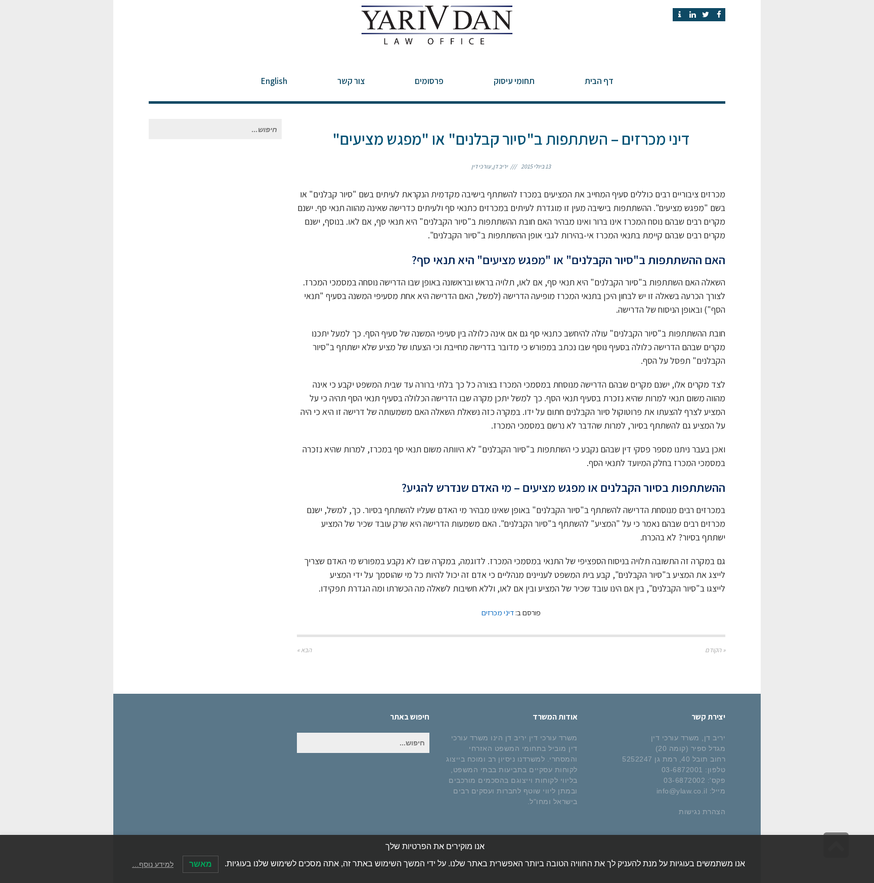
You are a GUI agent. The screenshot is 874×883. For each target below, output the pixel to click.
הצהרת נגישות (702, 812)
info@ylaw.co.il (682, 791)
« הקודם (715, 650)
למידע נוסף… (152, 864)
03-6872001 (682, 770)
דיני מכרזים (498, 612)
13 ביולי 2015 (536, 166)
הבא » (304, 650)
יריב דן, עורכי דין (489, 166)
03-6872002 (684, 780)
